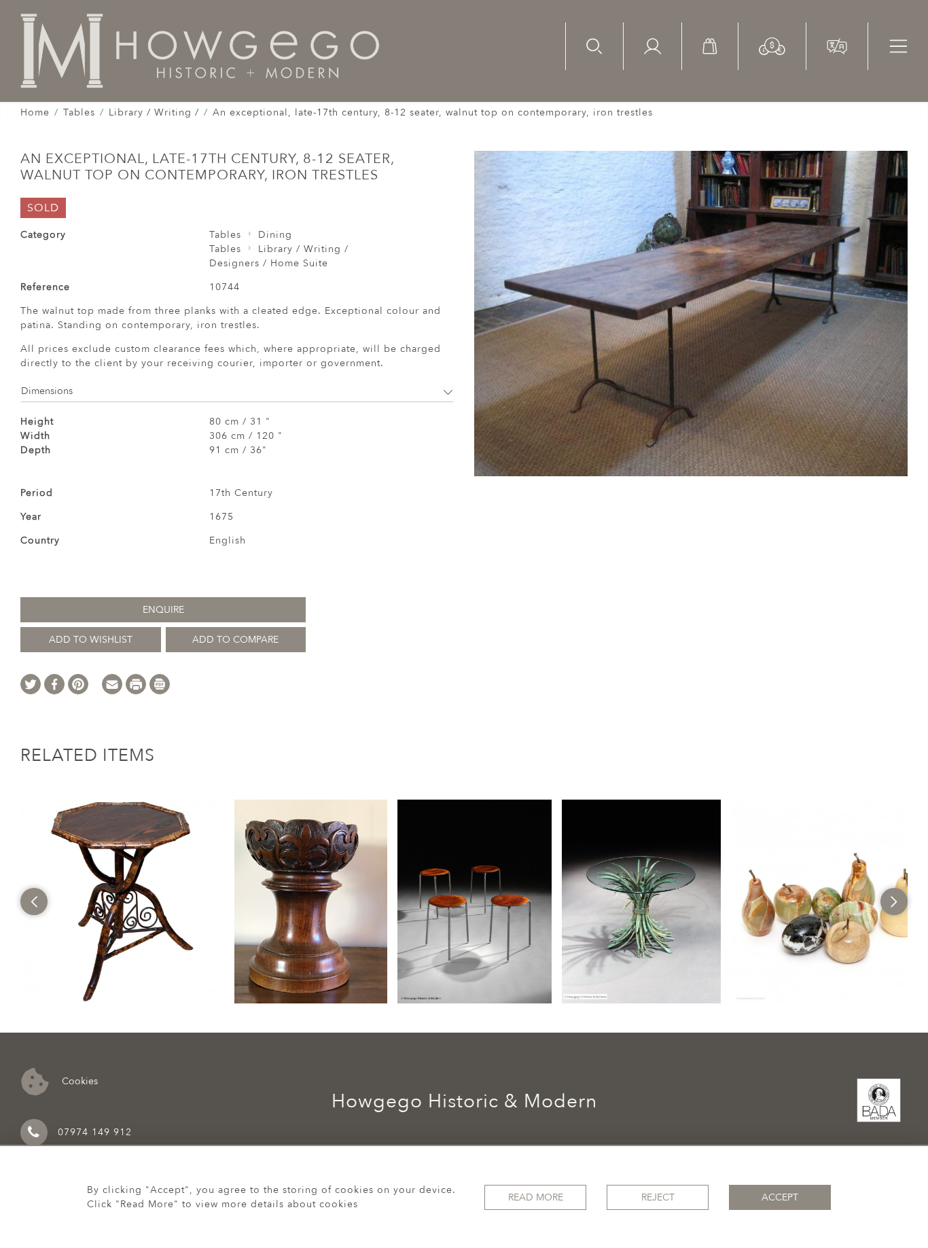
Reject (658, 1197)
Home (35, 112)
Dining (275, 234)
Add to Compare (235, 639)
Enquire (163, 609)
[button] (772, 45)
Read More (535, 1197)
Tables (79, 112)
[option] (122, 901)
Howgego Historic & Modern (464, 1101)
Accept (780, 1197)
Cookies (78, 1080)
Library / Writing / (154, 112)
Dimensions (47, 391)
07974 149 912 (95, 1132)
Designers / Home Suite (268, 263)
